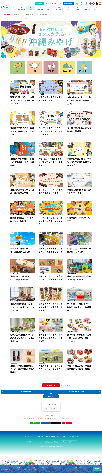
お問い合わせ (75, 436)
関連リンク (66, 436)
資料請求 (30, 442)
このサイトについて (28, 436)
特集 (5, 19)
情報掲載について (55, 436)
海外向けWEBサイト (68, 3)
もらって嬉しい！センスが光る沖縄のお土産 (17, 19)
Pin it (68, 423)
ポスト (57, 423)
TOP (2, 19)
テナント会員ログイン (69, 442)
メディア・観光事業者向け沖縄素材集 (48, 442)
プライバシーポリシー (42, 436)
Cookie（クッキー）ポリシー (20, 469)
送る (36, 423)
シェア (46, 423)
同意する (97, 468)
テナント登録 (39, 3)
